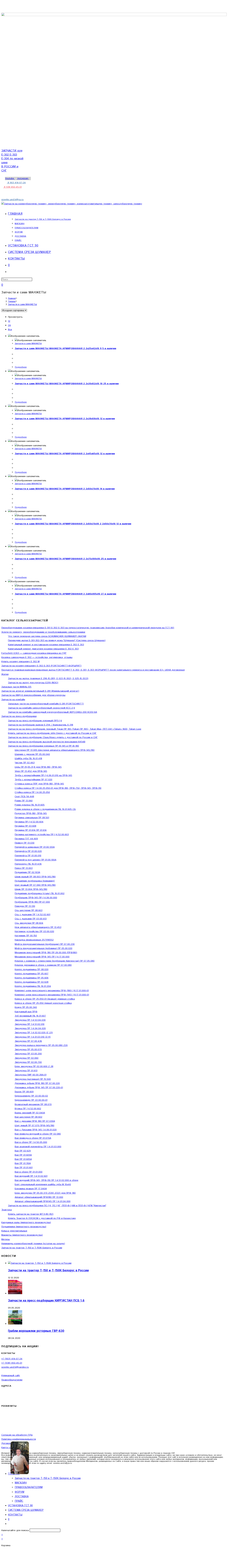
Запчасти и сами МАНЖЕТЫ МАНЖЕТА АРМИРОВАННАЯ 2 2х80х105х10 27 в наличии (65, 594)
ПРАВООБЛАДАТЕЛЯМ (29, 1487)
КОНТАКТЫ (15, 1515)
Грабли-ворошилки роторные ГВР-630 (36, 1331)
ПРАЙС (19, 1501)
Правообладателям (11, 1380)
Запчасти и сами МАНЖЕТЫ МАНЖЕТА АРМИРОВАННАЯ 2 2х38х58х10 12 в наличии (65, 418)
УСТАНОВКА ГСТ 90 (20, 1505)
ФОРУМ (19, 1492)
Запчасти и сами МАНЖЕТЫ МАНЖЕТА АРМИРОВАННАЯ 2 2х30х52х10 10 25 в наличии (67, 383)
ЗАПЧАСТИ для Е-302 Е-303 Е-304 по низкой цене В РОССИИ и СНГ (12, 161)
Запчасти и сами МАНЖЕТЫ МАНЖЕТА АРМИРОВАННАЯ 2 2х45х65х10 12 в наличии (65, 453)
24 (9, 325)
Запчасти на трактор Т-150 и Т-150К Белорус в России (48, 1270)
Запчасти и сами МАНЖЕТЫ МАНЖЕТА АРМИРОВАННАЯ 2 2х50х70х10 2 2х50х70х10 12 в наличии (73, 523)
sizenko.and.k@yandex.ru (15, 1367)
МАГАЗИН (21, 1483)
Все (10, 329)
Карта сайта (8, 1447)
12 (9, 321)
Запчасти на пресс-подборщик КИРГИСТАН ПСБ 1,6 (46, 1301)
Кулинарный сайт (10, 1375)
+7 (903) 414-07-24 (11, 1358)
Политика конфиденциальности (18, 1439)
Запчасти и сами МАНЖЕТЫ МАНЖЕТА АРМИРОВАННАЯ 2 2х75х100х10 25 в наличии (65, 558)
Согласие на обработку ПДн (17, 1435)
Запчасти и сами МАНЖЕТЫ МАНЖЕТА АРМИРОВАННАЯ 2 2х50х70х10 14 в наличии (65, 488)
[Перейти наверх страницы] (2, 1466)
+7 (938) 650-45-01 (11, 1363)
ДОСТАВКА (22, 1496)
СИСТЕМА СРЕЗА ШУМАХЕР (26, 1510)
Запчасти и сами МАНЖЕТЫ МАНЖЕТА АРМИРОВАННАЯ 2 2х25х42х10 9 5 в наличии (65, 348)
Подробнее (21, 367)
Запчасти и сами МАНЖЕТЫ (22, 304)
